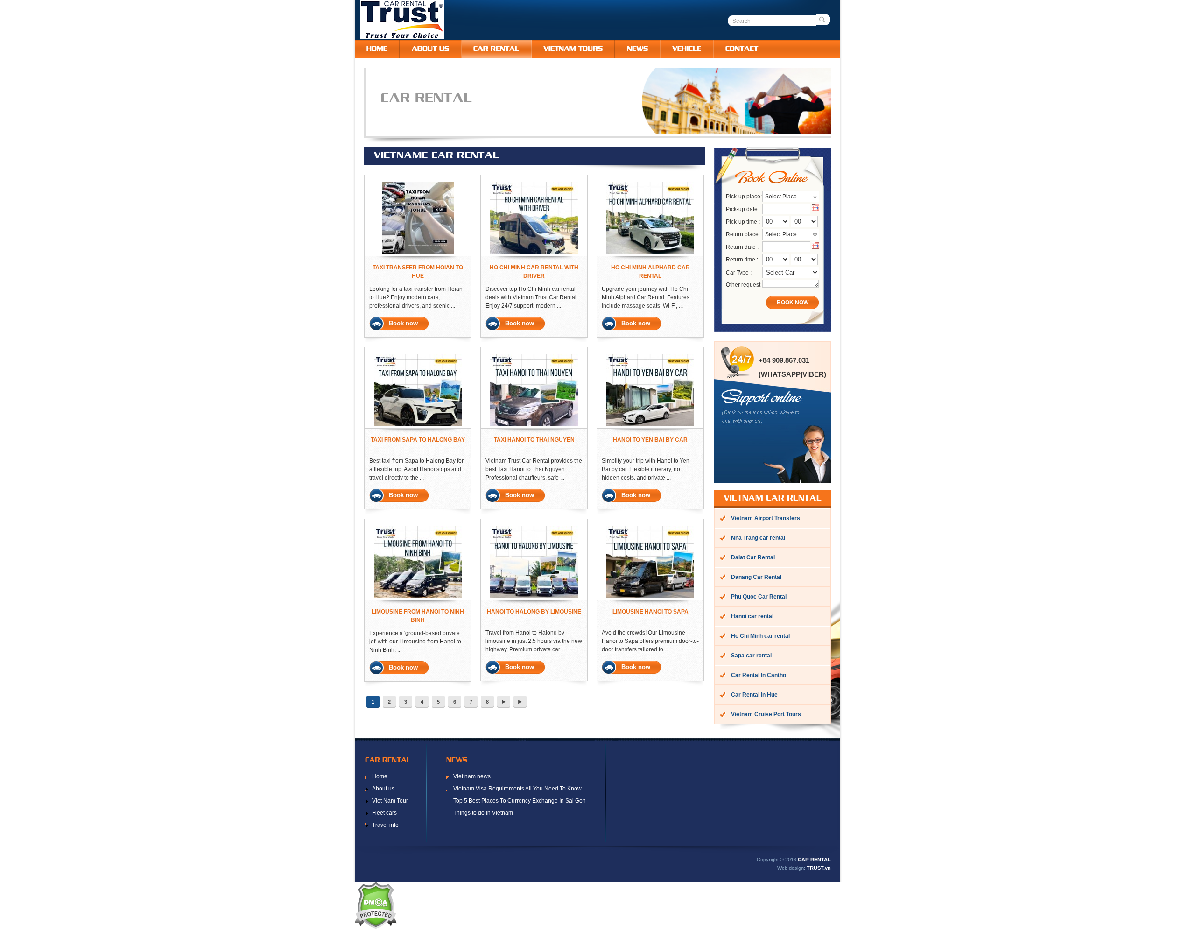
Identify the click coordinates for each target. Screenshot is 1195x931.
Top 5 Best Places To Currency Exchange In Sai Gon (519, 800)
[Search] (823, 19)
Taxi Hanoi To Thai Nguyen (534, 440)
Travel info (385, 825)
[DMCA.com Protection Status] (375, 927)
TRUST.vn (819, 868)
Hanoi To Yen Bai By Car (650, 440)
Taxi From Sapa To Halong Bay (418, 440)
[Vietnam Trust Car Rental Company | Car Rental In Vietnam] (402, 37)
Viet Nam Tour (390, 800)
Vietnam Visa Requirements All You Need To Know (517, 788)
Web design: (791, 868)
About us (383, 788)
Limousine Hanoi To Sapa (650, 611)
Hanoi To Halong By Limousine (534, 611)
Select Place (781, 196)
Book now (403, 323)
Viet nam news (472, 776)
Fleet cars (384, 813)
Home (379, 776)
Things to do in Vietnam (483, 813)
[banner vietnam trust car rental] (607, 131)
